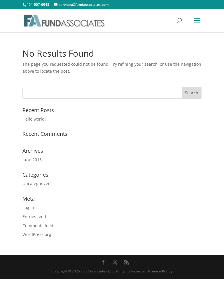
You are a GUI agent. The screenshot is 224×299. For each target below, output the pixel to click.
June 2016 (32, 159)
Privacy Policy (160, 271)
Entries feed (34, 216)
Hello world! (34, 119)
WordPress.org (36, 234)
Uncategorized (36, 183)
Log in (28, 207)
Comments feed (37, 225)
